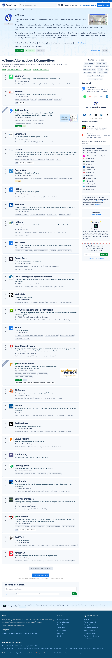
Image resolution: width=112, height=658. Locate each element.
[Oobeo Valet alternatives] (11, 171)
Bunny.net (39, 653)
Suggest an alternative (41, 575)
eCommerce (45, 648)
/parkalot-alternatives (11, 187)
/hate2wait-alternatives (11, 551)
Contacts (19, 633)
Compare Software (63, 622)
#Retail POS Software (14, 69)
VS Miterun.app (91, 178)
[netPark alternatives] (11, 223)
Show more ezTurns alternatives (40, 568)
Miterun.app (63, 38)
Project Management (70, 648)
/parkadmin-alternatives (11, 514)
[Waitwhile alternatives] (11, 295)
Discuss (26, 633)
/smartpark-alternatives (11, 132)
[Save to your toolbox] (8, 24)
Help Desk (10, 648)
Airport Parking (89, 63)
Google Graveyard (90, 633)
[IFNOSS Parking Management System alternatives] (11, 310)
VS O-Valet (89, 175)
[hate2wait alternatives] (11, 553)
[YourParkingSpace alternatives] (11, 499)
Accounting (35, 648)
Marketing (27, 648)
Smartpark (22, 35)
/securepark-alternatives (12, 256)
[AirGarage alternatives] (11, 391)
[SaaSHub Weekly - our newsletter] (59, 5)
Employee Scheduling (101, 63)
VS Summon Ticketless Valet (95, 156)
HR (51, 648)
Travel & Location (103, 72)
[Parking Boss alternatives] (11, 424)
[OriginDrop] (11, 111)
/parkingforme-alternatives (12, 464)
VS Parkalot (90, 189)
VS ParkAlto (90, 167)
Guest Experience (88, 66)
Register (103, 1)
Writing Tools (58, 648)
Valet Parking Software (95, 76)
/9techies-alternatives (11, 89)
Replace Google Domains (92, 636)
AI (2, 646)
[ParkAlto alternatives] (11, 205)
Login (108, 1)
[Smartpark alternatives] (11, 134)
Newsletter (60, 636)
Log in (7, 594)
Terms (22, 653)
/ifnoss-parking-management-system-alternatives (20, 308)
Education (100, 648)
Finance (93, 648)
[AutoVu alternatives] (11, 406)
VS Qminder (90, 181)
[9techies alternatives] (11, 92)
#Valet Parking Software (40, 69)
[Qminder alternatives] (11, 77)
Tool (94, 72)
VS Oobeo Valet (91, 186)
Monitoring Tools (84, 648)
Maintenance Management (101, 66)
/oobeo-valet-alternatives (12, 168)
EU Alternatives (100, 201)
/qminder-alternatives (11, 74)
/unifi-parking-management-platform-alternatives (20, 274)
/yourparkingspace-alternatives (14, 497)
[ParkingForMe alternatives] (11, 466)
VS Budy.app (90, 161)
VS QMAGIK (90, 173)
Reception (100, 69)
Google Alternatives (90, 625)
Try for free (18, 126)
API (36, 633)
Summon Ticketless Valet (80, 35)
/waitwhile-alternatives (11, 292)
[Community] (62, 5)
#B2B (4, 69)
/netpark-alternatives (10, 220)
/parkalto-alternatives (11, 202)
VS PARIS (89, 164)
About (32, 633)
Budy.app (94, 35)
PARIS (104, 35)
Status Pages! (61, 627)
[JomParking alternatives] (11, 455)
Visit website (19, 50)
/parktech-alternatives (11, 535)
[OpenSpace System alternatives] (11, 347)
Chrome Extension (63, 625)
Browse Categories (63, 619)
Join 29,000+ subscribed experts (95, 258)
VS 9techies (90, 159)
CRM (3, 648)
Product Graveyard (90, 630)
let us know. (98, 204)
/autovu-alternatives (10, 403)
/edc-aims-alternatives (11, 240)
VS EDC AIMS (90, 170)
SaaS (106, 69)
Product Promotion (8, 633)
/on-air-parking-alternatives (13, 437)
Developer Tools (17, 646)
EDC (11, 243)
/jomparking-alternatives (12, 452)
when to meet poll (77, 653)
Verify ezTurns (95, 50)
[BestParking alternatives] (11, 482)
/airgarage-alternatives (11, 388)
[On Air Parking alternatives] (11, 439)
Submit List (60, 633)
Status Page (40, 50)
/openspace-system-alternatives (14, 344)
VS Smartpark (90, 184)
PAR (11, 328)
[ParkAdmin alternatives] (11, 517)
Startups (24, 1)
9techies (101, 33)
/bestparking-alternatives (12, 479)
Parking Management (89, 69)
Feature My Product (89, 5)
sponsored (22, 606)
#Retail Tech (27, 69)
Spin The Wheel (58, 653)
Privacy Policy (14, 653)
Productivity (19, 648)
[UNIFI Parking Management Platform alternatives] (11, 277)
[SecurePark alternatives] (11, 259)
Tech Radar (87, 619)
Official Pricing (81, 43)
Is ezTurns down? (95, 214)
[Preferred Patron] (11, 364)
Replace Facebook (90, 622)
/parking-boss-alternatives (12, 421)
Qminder (93, 33)
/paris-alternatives (9, 325)
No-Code (8, 646)
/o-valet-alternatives (10, 147)
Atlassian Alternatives (91, 627)
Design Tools (28, 646)
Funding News (61, 630)
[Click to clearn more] (56, 605)
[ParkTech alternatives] (11, 538)
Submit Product (103, 5)
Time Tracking (87, 72)
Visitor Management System (96, 79)
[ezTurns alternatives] (8, 18)
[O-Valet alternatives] (11, 150)
